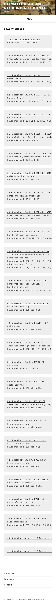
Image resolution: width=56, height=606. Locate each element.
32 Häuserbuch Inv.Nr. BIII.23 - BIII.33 (31, 193)
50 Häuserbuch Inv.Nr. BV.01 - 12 (26, 343)
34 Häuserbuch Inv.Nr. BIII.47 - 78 (28, 232)
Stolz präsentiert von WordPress (31, 599)
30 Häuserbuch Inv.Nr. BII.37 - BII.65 (30, 154)
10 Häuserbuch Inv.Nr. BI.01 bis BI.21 (30, 56)
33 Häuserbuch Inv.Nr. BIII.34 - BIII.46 (31, 212)
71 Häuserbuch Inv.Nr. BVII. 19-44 (27, 499)
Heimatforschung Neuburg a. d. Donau (25, 6)
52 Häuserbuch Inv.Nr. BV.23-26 (25, 382)
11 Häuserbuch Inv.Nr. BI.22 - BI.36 (28, 75)
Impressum (9, 579)
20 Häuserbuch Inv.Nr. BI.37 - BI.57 (28, 114)
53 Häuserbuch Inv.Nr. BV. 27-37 (26, 401)
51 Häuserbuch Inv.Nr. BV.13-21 (25, 362)
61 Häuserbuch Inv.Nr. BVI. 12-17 (26, 440)
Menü (29, 19)
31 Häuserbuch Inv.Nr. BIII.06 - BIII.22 (31, 173)
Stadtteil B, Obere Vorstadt (23, 39)
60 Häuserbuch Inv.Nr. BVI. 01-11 (26, 421)
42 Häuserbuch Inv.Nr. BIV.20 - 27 (27, 323)
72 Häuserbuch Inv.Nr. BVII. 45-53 (27, 519)
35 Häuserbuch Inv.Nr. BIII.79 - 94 (28, 251)
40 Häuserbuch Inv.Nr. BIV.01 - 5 (26, 281)
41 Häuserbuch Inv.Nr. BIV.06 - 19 (27, 303)
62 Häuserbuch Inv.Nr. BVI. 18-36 (26, 460)
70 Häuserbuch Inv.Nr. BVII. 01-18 (27, 479)
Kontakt (8, 585)
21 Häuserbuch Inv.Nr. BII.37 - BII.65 (30, 134)
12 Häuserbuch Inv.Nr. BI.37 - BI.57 (28, 95)
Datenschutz (10, 573)
